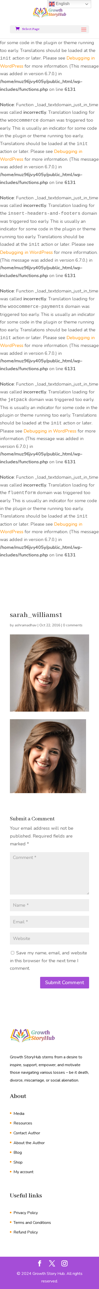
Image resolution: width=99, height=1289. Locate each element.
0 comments (72, 625)
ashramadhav (26, 625)
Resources (22, 1123)
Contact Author (26, 1133)
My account (23, 1172)
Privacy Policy (25, 1213)
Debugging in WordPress (26, 252)
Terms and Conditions (32, 1222)
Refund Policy (25, 1232)
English (62, 4)
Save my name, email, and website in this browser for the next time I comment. (48, 960)
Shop (18, 1162)
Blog (17, 1152)
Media (18, 1113)
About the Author (29, 1143)
